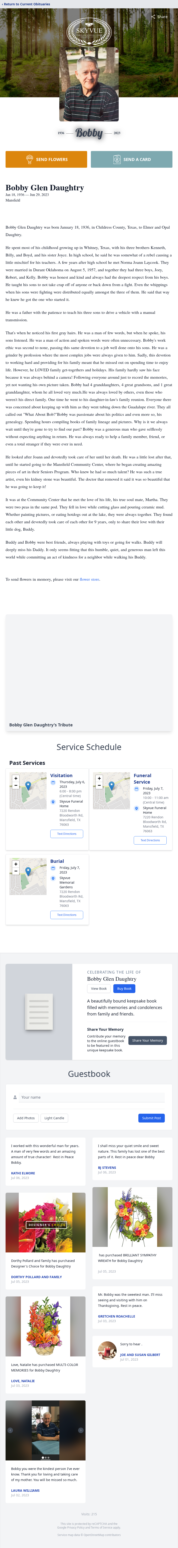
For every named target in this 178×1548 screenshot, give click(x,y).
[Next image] (81, 1430)
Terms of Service (101, 1527)
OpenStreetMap (94, 1535)
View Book (99, 988)
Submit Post (151, 1118)
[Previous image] (10, 1430)
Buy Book (124, 988)
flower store (89, 579)
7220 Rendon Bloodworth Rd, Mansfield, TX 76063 (71, 817)
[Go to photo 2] (46, 1458)
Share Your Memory (147, 1040)
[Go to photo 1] (43, 1458)
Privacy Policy (76, 1527)
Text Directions (66, 834)
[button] (28, 786)
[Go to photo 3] (48, 1458)
